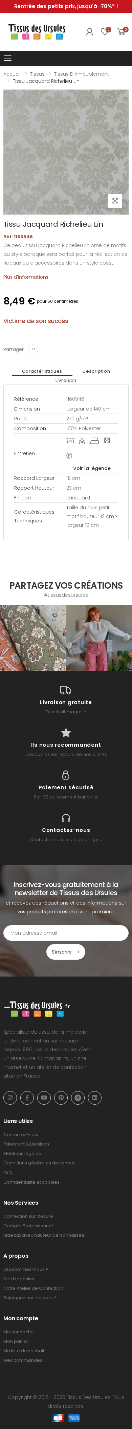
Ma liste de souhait (23, 1351)
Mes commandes (22, 1360)
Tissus (37, 74)
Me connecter (18, 1332)
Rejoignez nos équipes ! (29, 1298)
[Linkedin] (95, 1098)
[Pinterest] (61, 1098)
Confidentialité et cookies (31, 1182)
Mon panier (15, 1341)
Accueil (12, 74)
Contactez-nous (21, 1134)
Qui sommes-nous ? (25, 1269)
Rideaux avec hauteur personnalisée (44, 1235)
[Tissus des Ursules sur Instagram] (33, 638)
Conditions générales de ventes (38, 1163)
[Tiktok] (78, 1098)
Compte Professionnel (28, 1226)
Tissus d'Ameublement (81, 74)
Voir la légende (92, 468)
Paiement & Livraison (26, 1144)
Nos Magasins (18, 1279)
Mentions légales (22, 1153)
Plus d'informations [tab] (25, 277)
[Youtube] (44, 1098)
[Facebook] (27, 1098)
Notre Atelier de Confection (33, 1288)
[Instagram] (10, 1098)
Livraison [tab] (66, 380)
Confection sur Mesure (28, 1216)
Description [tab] (96, 371)
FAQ (7, 1172)
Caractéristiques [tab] (42, 371)
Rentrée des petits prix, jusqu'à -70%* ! (66, 6)
